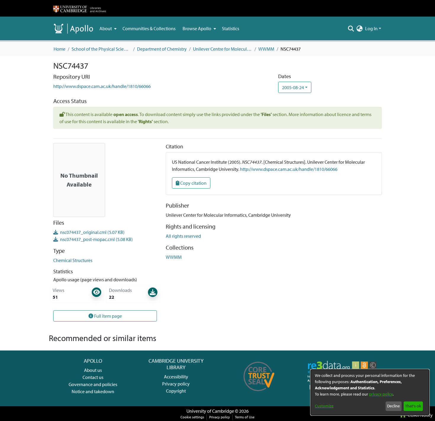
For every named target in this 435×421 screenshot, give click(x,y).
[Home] (79, 8)
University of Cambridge (210, 411)
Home (59, 49)
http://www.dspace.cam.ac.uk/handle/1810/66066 (102, 86)
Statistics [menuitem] (230, 28)
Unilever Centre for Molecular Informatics (222, 49)
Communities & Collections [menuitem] (149, 28)
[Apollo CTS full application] (259, 393)
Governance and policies (93, 384)
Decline (393, 406)
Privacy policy (176, 384)
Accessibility (176, 377)
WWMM (266, 49)
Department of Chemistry (162, 49)
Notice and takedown (93, 391)
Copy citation (193, 183)
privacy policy (381, 394)
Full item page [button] (107, 316)
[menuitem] (107, 28)
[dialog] (370, 392)
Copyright (176, 391)
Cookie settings (192, 417)
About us (93, 370)
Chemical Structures (72, 260)
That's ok (413, 406)
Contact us (93, 377)
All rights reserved (183, 236)
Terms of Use (244, 417)
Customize (324, 406)
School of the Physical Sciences (101, 49)
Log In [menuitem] (371, 28)
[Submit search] (351, 28)
